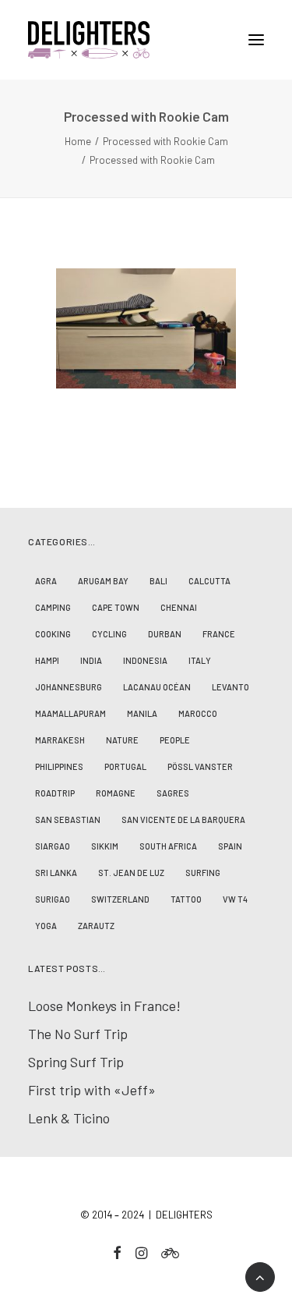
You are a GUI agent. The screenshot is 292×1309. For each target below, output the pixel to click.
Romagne (115, 793)
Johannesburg (68, 687)
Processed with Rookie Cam (165, 141)
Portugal (125, 766)
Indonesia (145, 660)
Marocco (197, 713)
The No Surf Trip (78, 1033)
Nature (122, 740)
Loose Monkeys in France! (104, 1005)
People (175, 740)
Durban (164, 634)
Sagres (173, 793)
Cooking (53, 634)
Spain (230, 846)
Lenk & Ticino (69, 1117)
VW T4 (235, 899)
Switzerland (120, 899)
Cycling (109, 634)
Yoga (46, 926)
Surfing (202, 872)
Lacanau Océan (157, 687)
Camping (53, 607)
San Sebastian (67, 819)
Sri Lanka (56, 872)
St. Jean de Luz (131, 872)
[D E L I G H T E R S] (146, 40)
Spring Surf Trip (76, 1061)
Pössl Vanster (200, 766)
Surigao (52, 899)
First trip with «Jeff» (92, 1089)
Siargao (52, 846)
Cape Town (115, 607)
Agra (46, 581)
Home (78, 141)
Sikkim (104, 846)
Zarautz (96, 926)
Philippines (59, 766)
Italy (199, 660)
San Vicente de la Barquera (183, 819)
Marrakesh (60, 740)
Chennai (178, 607)
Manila (142, 713)
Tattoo (186, 899)
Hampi (47, 660)
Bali (158, 581)
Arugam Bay (103, 581)
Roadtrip (55, 793)
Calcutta (209, 581)
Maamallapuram (70, 713)
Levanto (230, 687)
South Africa (168, 846)
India (91, 660)
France (218, 634)
